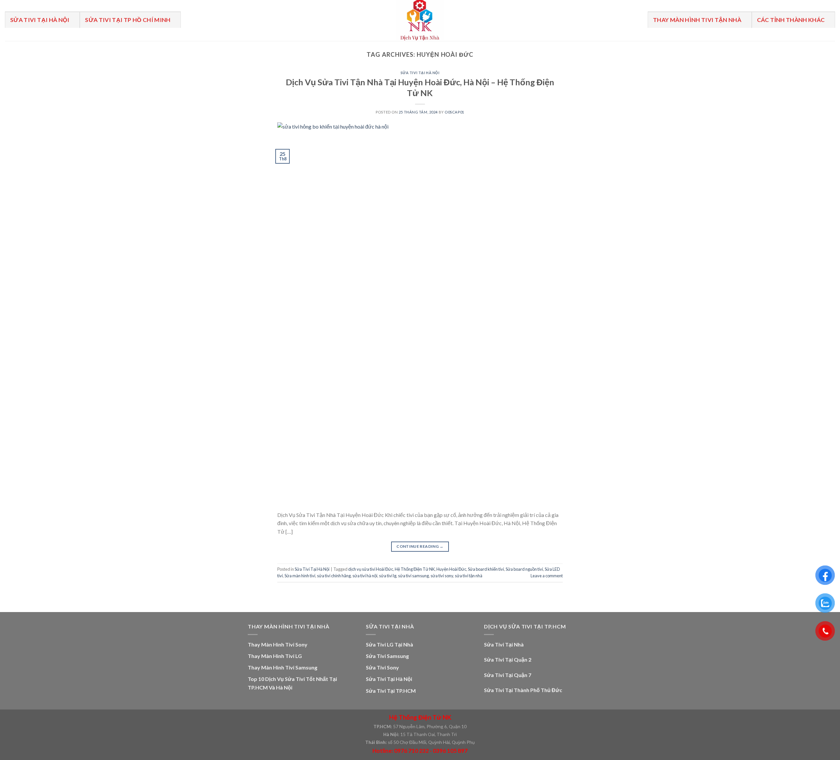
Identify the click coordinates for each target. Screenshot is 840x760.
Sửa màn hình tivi (299, 575)
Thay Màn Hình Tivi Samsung (282, 667)
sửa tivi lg (387, 575)
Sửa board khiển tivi (486, 569)
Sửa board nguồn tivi (524, 569)
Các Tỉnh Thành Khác (791, 19)
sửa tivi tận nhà (468, 575)
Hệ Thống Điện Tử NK (415, 569)
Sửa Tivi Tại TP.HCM (391, 691)
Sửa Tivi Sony (382, 667)
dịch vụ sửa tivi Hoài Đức (370, 569)
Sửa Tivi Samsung (387, 656)
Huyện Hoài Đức (451, 569)
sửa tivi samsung (413, 575)
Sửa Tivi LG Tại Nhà (389, 644)
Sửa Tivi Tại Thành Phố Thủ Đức (523, 690)
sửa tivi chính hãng (334, 575)
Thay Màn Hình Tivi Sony (277, 644)
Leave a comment (547, 575)
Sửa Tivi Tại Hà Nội (40, 19)
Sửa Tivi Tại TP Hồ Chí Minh (128, 19)
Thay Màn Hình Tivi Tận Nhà (697, 19)
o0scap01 (454, 112)
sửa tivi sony (441, 575)
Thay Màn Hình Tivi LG (275, 656)
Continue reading (420, 546)
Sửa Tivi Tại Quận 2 (507, 659)
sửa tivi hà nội (364, 575)
